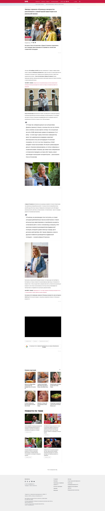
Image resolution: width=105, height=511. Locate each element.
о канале (56, 478)
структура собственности (74, 480)
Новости (43, 1)
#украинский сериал (44, 341)
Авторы (69, 478)
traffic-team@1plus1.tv (29, 504)
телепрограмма (54, 1)
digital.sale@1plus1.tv (29, 502)
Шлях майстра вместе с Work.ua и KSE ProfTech (55, 4)
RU (76, 1)
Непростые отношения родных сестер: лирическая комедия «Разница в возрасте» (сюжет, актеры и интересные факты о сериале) (41, 84)
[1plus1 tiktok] (29, 481)
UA (74, 1)
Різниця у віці (28, 37)
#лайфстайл (28, 341)
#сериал (35, 341)
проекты (38, 1)
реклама (56, 480)
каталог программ (58, 486)
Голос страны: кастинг (40, 4)
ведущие (56, 490)
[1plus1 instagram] (25, 481)
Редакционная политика (73, 489)
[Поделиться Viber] (35, 42)
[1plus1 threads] (27, 481)
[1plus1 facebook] (31, 481)
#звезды (46, 434)
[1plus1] (26, 1)
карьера (55, 488)
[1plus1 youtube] (34, 481)
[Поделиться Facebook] (33, 42)
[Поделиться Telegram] (31, 42)
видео (47, 1)
